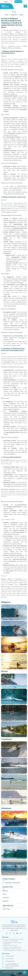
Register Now (18, 1)
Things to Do (14, 14)
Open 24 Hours (6, 909)
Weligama (5, 890)
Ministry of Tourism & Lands (10, 945)
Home (6, 14)
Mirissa (4, 894)
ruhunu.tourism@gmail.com (11, 964)
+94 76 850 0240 (9, 961)
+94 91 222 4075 (9, 958)
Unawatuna (6, 897)
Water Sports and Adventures (12, 882)
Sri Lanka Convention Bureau (10, 940)
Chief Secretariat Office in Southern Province (14, 950)
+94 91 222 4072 (9, 956)
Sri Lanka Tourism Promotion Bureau (12, 947)
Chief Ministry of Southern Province (12, 948)
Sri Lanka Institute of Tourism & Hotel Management (12, 943)
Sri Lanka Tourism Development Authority (13, 939)
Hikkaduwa (6, 901)
